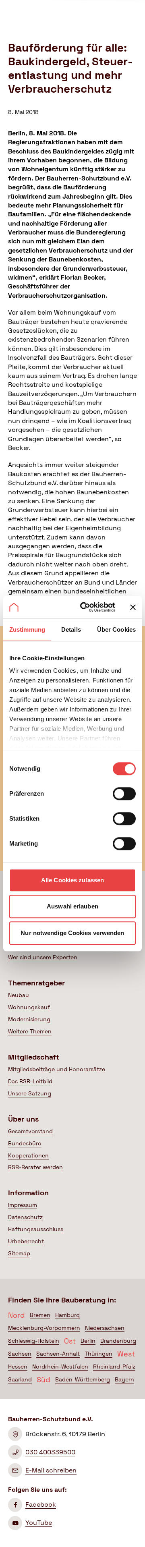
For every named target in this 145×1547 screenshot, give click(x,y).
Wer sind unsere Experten (42, 957)
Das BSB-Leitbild (30, 1081)
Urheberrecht (26, 1241)
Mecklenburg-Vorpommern (44, 1327)
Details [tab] (71, 629)
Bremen (40, 1315)
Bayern (124, 1379)
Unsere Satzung (29, 1093)
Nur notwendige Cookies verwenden (72, 932)
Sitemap (19, 1253)
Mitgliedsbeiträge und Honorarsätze (56, 1069)
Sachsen (19, 1353)
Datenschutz (25, 1217)
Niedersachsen (104, 1327)
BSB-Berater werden (35, 1167)
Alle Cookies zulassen (72, 880)
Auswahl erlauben (72, 906)
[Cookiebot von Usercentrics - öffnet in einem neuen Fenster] (85, 607)
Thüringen (98, 1353)
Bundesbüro (24, 1143)
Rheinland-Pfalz (114, 1366)
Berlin (88, 1340)
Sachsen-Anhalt (58, 1353)
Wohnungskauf (29, 1007)
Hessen (17, 1366)
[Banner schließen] (133, 607)
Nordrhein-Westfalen (60, 1366)
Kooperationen (28, 1155)
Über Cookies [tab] (116, 629)
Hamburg (67, 1315)
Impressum (22, 1205)
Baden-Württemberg (82, 1379)
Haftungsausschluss (35, 1229)
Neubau (18, 995)
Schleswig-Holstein (33, 1340)
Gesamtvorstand (30, 1131)
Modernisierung (29, 1019)
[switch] (124, 793)
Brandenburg (118, 1340)
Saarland (20, 1379)
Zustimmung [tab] (27, 629)
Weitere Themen (30, 1031)
